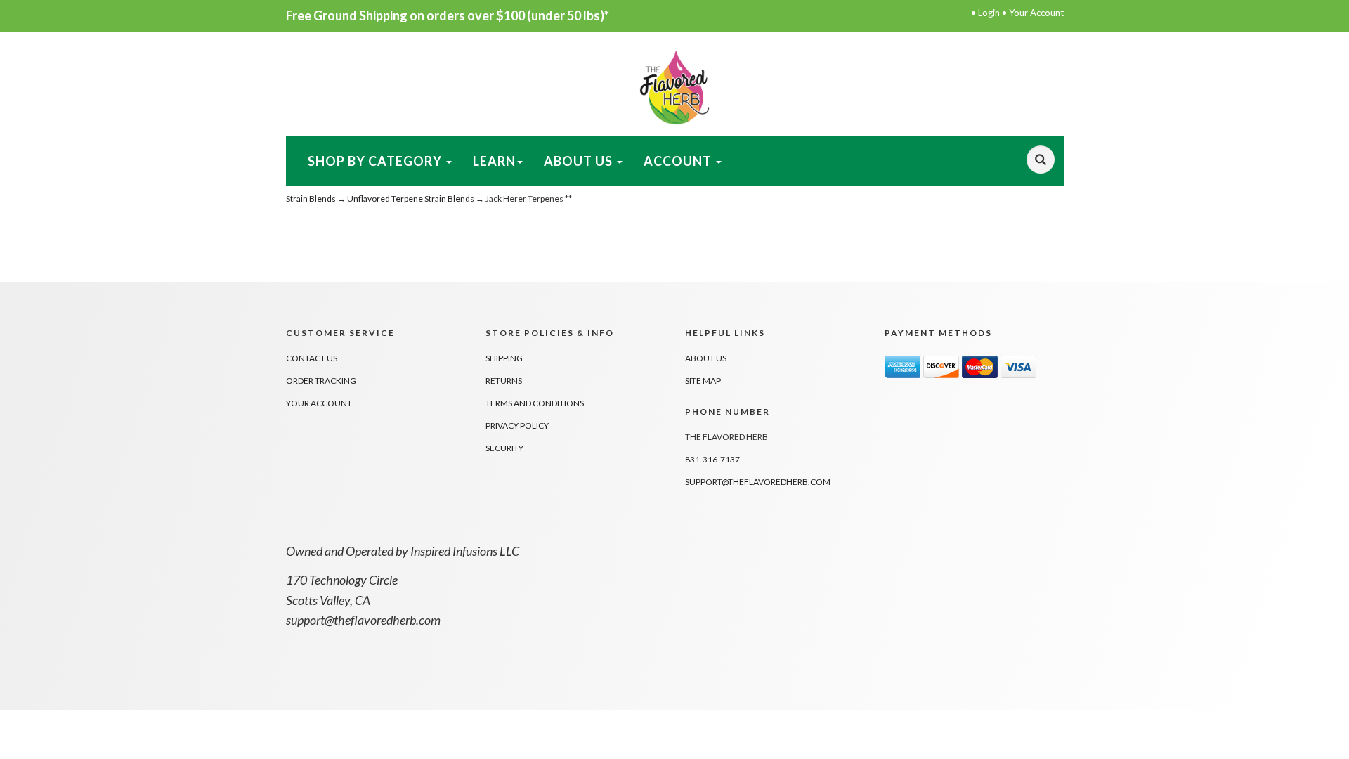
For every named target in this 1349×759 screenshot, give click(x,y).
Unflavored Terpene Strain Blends (410, 198)
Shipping (504, 358)
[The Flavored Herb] (674, 86)
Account (679, 161)
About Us (579, 161)
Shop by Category (376, 161)
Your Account (1036, 12)
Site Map (703, 380)
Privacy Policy (517, 425)
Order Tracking (321, 380)
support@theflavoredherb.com (757, 481)
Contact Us (311, 358)
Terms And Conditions (534, 403)
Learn (494, 161)
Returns (503, 380)
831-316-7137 (712, 459)
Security (504, 448)
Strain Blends (311, 198)
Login (989, 12)
